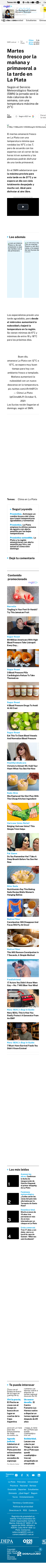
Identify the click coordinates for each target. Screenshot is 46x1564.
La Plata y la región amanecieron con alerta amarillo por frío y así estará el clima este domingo (23, 543)
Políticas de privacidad (23, 1506)
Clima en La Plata (27, 499)
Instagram (16, 1475)
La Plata (23, 42)
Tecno (15, 1497)
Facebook (22, 1475)
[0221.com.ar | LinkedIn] (37, 2)
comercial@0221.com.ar (23, 1534)
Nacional (24, 1486)
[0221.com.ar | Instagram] (18, 2)
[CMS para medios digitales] (29, 1554)
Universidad (18, 20)
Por (9, 116)
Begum (34, 1493)
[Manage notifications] (40, 1549)
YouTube (33, 1475)
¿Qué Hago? (24, 1493)
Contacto (33, 1510)
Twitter (27, 1475)
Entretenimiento (27, 1497)
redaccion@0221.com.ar (22, 1532)
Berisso (33, 1486)
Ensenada (12, 1489)
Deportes (22, 1489)
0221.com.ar (11, 42)
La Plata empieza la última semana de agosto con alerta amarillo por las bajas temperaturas (23, 529)
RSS (25, 1510)
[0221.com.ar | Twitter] (28, 2)
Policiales (5, 20)
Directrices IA (15, 1510)
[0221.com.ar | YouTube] (32, 2)
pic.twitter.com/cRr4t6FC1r (23, 388)
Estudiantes (31, 20)
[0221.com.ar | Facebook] (23, 2)
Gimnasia (13, 1493)
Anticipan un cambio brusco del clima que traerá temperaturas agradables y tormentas (23, 517)
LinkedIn (39, 1475)
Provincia (14, 1486)
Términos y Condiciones (23, 1503)
